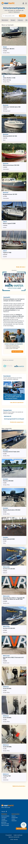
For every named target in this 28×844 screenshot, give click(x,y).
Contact (13, 819)
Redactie (13, 816)
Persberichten (13, 817)
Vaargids (3, 819)
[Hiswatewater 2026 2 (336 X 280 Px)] (14, 281)
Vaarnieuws (4, 817)
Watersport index (5, 823)
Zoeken (22, 15)
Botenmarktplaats (5, 816)
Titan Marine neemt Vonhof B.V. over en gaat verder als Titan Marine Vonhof (13, 396)
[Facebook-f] (6, 811)
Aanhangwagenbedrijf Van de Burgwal (14, 419)
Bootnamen (3, 822)
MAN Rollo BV (7, 416)
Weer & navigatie (5, 825)
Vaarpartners (4, 820)
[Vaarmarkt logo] (7, 3)
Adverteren (13, 820)
